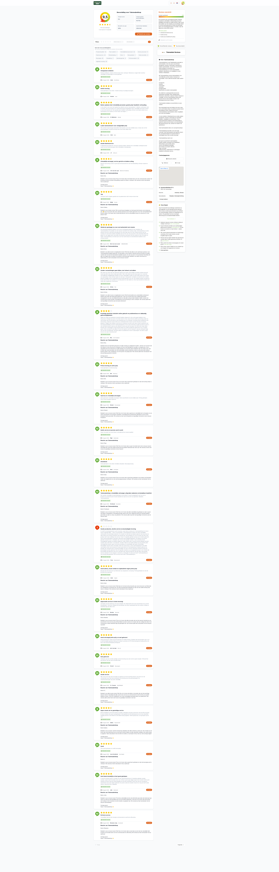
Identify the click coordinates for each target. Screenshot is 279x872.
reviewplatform (175, 227)
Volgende (180, 844)
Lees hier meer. (168, 244)
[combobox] (118, 42)
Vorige (98, 844)
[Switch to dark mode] (174, 3)
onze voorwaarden (174, 223)
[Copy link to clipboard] (171, 3)
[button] (171, 250)
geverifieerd (165, 240)
